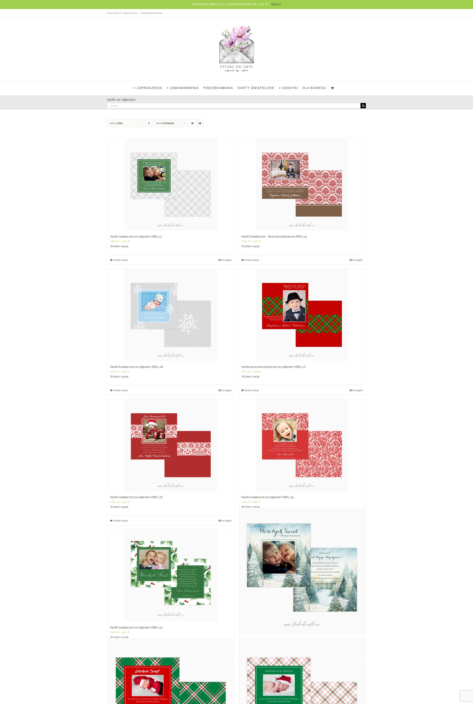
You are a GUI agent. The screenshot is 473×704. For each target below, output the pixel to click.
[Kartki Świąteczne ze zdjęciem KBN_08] (170, 315)
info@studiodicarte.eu (151, 13)
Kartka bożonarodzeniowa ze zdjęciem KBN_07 (273, 367)
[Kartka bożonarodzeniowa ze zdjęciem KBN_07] (302, 315)
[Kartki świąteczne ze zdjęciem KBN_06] (170, 445)
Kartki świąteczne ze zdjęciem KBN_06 (136, 497)
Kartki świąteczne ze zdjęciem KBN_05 (267, 497)
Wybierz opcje (119, 246)
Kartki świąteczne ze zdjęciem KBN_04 (136, 627)
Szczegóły (226, 260)
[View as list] (199, 123)
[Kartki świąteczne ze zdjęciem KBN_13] (170, 184)
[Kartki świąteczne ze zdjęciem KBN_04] (170, 575)
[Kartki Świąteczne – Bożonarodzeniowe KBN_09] (302, 184)
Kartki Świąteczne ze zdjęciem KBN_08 (136, 367)
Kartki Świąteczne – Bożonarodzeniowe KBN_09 (274, 236)
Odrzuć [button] (276, 4)
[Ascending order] (148, 123)
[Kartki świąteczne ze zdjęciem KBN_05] (302, 445)
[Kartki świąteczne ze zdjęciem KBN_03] (302, 571)
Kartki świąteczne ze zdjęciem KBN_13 (136, 236)
